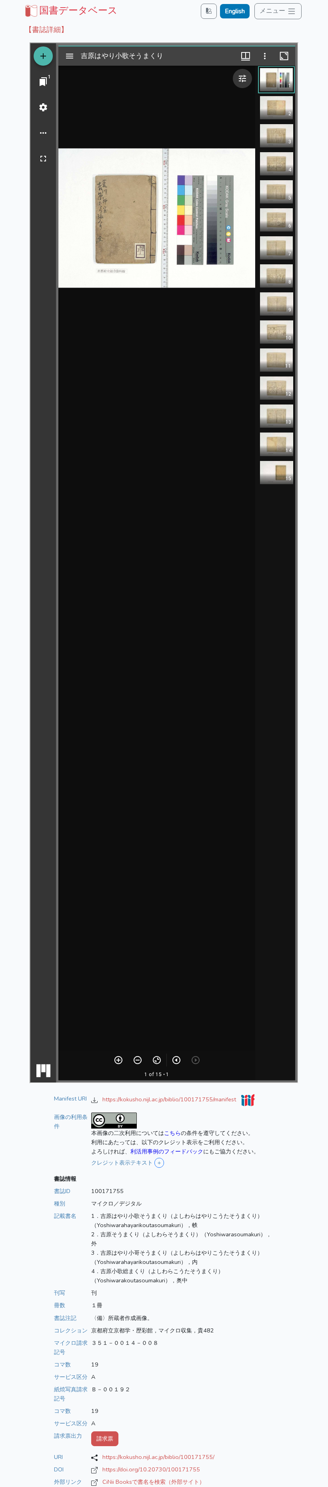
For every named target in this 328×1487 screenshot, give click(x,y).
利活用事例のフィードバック (166, 1151)
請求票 (104, 1439)
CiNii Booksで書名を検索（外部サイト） (153, 1482)
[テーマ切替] (209, 11)
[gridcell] (70, 10)
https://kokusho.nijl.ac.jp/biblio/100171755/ (158, 1457)
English (235, 11)
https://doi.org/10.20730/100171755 (151, 1469)
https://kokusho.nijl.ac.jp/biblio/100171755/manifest (170, 1099)
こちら (172, 1133)
